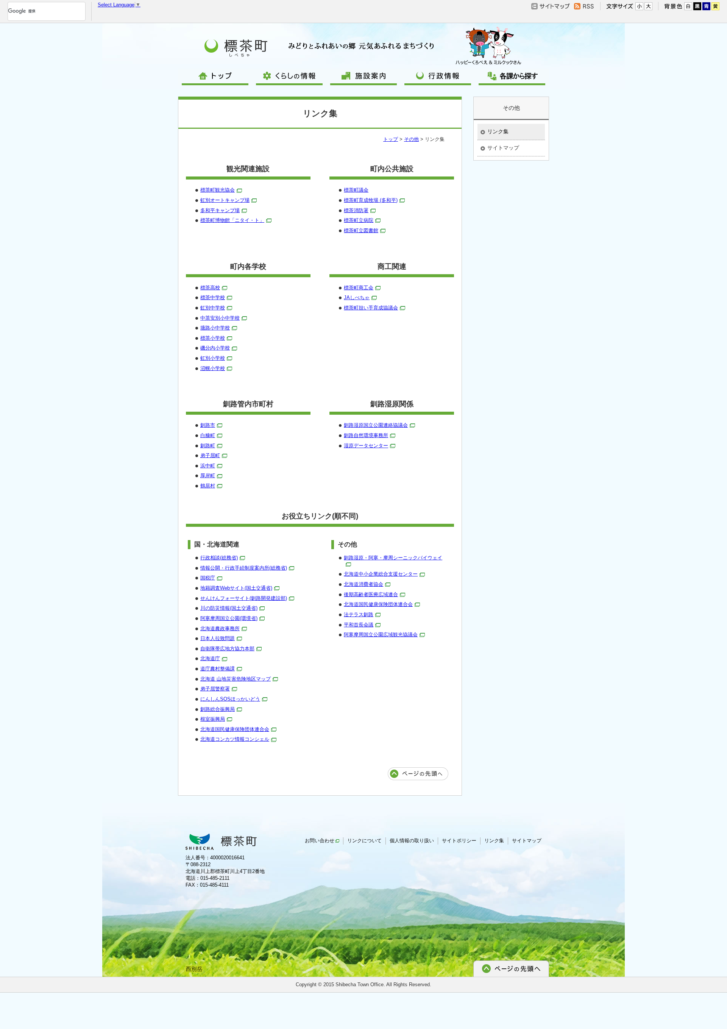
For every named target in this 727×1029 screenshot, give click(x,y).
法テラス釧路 (358, 614)
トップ (390, 139)
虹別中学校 (212, 308)
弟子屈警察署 (215, 689)
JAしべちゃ (357, 297)
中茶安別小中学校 (220, 318)
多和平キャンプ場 (220, 210)
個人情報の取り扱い (412, 840)
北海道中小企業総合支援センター (381, 574)
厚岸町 (207, 475)
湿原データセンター (366, 445)
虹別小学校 (212, 358)
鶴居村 (207, 486)
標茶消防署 (356, 210)
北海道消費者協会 (363, 584)
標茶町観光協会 (217, 190)
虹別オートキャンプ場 (225, 200)
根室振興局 (212, 719)
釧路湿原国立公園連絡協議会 (376, 425)
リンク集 (498, 131)
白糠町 (207, 435)
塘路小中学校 (215, 328)
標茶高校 (210, 287)
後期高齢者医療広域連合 (371, 594)
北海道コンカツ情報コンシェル (234, 739)
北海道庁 (210, 658)
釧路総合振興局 (217, 709)
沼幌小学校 (212, 368)
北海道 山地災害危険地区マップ (235, 679)
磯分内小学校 (215, 348)
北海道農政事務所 (220, 628)
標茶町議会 (356, 190)
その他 (411, 139)
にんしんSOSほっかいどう (230, 699)
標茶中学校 (212, 297)
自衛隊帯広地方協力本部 (227, 648)
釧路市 (207, 425)
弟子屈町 (210, 455)
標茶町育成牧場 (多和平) (371, 200)
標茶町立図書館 (361, 230)
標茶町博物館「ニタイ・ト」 (232, 220)
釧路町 (207, 445)
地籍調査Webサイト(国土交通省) (236, 588)
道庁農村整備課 (217, 668)
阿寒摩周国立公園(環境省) (228, 618)
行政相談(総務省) (219, 558)
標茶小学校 (212, 338)
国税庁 (207, 578)
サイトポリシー (459, 840)
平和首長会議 (358, 625)
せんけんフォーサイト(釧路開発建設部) (243, 598)
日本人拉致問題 (217, 638)
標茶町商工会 (358, 287)
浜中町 (207, 465)
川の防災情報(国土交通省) (228, 608)
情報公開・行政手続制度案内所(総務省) (243, 568)
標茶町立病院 (358, 220)
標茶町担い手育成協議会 (371, 308)
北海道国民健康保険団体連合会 (234, 729)
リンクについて (364, 840)
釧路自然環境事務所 (366, 435)
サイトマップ (503, 148)
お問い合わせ (319, 840)
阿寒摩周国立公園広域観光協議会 (381, 634)
